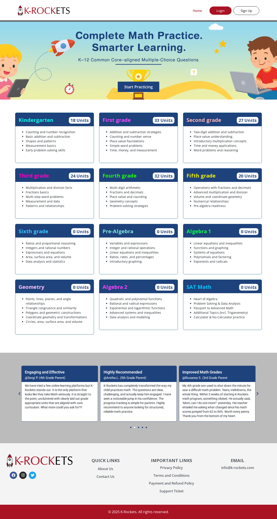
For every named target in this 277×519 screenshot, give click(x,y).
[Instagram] (23, 475)
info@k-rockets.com (237, 467)
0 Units (81, 231)
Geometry (31, 286)
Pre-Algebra (118, 231)
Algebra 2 (115, 286)
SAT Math (199, 286)
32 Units (164, 176)
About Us (105, 468)
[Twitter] (32, 475)
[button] (19, 393)
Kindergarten (36, 119)
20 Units (247, 176)
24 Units (80, 176)
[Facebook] (13, 475)
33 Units (164, 120)
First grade (117, 119)
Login (220, 10)
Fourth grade (120, 175)
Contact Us (105, 476)
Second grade (204, 119)
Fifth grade (201, 175)
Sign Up (246, 10)
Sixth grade (33, 231)
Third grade (34, 175)
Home (197, 10)
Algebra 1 (199, 231)
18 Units (80, 120)
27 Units (247, 120)
